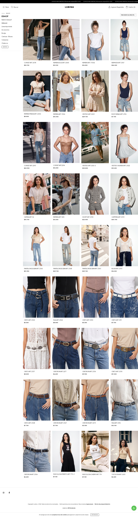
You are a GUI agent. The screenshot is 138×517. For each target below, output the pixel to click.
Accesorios (5, 30)
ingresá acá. (89, 504)
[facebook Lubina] (9, 492)
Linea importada (7, 26)
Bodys (4, 33)
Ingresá (113, 7)
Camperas (5, 40)
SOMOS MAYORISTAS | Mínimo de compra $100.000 (28, 1)
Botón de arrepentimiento (102, 504)
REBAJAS (4, 23)
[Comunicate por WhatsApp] (134, 508)
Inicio (3, 13)
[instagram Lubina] (4, 492)
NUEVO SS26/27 (7, 20)
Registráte (120, 7)
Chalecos (5, 43)
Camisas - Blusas (7, 36)
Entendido (95, 514)
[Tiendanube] (69, 508)
